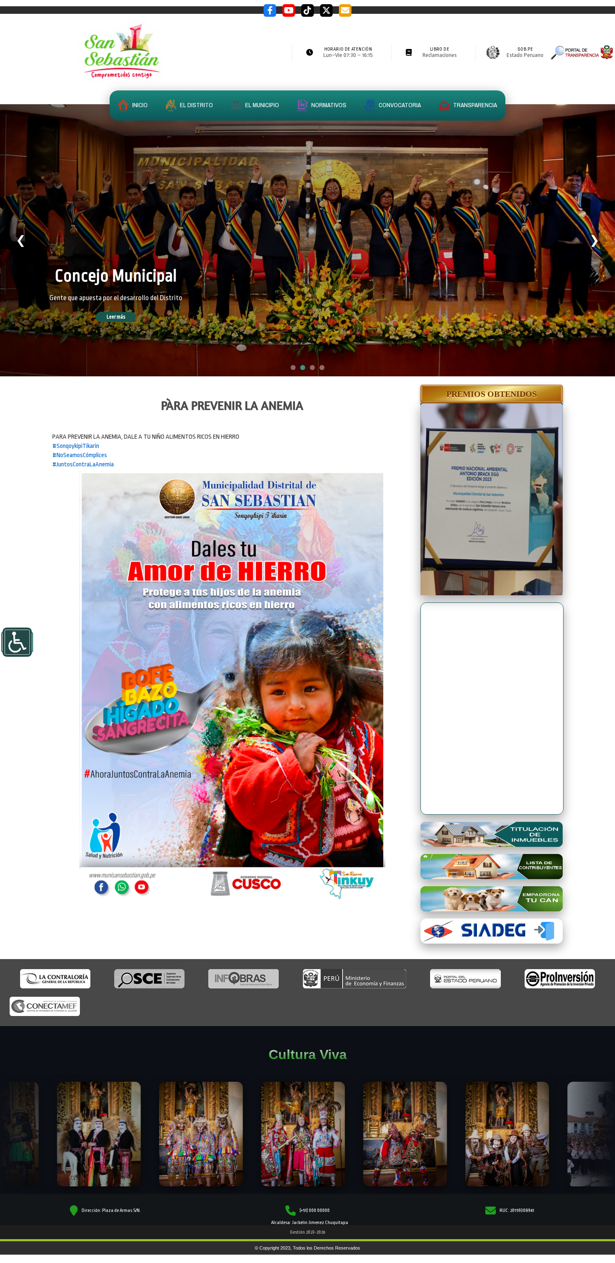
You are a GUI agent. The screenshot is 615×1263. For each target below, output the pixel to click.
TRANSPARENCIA (474, 104)
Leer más (127, 317)
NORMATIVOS (328, 104)
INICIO (139, 104)
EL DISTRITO (196, 104)
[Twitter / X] (326, 10)
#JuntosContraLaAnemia (83, 464)
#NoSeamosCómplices (79, 455)
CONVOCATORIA (399, 104)
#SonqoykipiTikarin (75, 446)
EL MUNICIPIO (261, 104)
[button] (491, 394)
